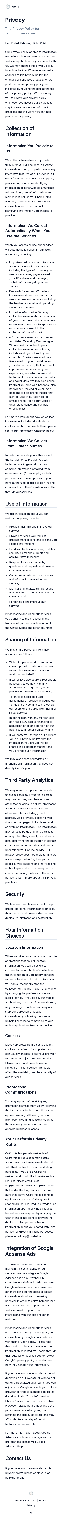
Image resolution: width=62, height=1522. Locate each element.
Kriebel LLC (29, 1500)
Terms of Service (20, 704)
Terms (42, 1500)
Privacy (31, 1505)
